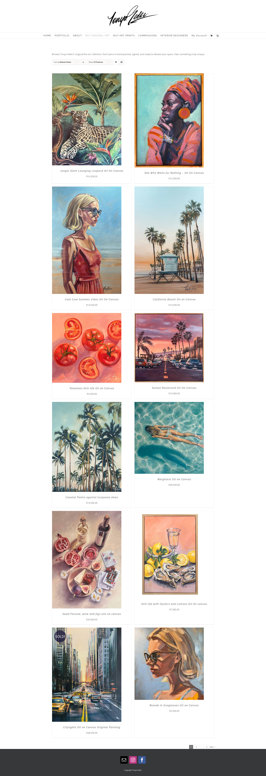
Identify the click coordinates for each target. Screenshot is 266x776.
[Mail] (124, 760)
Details (95, 120)
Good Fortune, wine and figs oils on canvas (91, 613)
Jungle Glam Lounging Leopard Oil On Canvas (91, 170)
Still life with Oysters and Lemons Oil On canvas (174, 603)
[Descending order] (83, 62)
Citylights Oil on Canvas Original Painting (91, 727)
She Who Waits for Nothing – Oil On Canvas (174, 172)
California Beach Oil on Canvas (174, 299)
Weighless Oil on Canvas (174, 479)
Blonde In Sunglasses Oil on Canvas (174, 705)
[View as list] (121, 62)
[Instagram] (133, 760)
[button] (218, 35)
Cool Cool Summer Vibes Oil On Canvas (92, 299)
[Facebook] (142, 760)
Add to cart (81, 120)
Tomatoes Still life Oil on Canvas (91, 388)
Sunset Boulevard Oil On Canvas (174, 387)
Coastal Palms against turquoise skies (92, 497)
